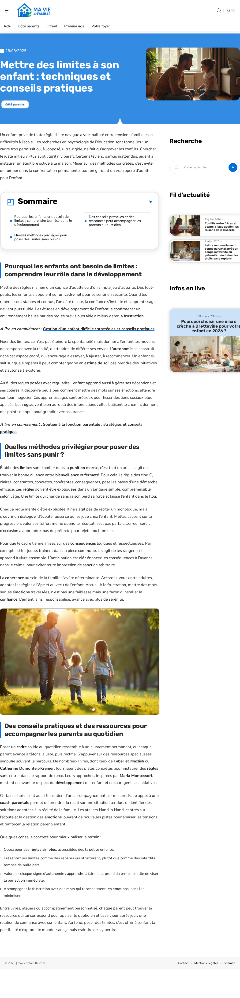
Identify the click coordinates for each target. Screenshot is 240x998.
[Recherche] (219, 10)
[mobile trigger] (9, 10)
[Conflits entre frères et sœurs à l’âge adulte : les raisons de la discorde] (185, 225)
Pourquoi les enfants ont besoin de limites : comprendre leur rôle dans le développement (43, 220)
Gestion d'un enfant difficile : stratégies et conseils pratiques (98, 329)
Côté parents (15, 104)
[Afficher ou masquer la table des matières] (104, 202)
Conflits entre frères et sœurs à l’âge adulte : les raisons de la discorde (222, 227)
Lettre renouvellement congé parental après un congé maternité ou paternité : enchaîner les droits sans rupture (222, 252)
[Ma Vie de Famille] (34, 10)
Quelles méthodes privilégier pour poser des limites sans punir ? (40, 237)
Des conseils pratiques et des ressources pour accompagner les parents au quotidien (115, 220)
